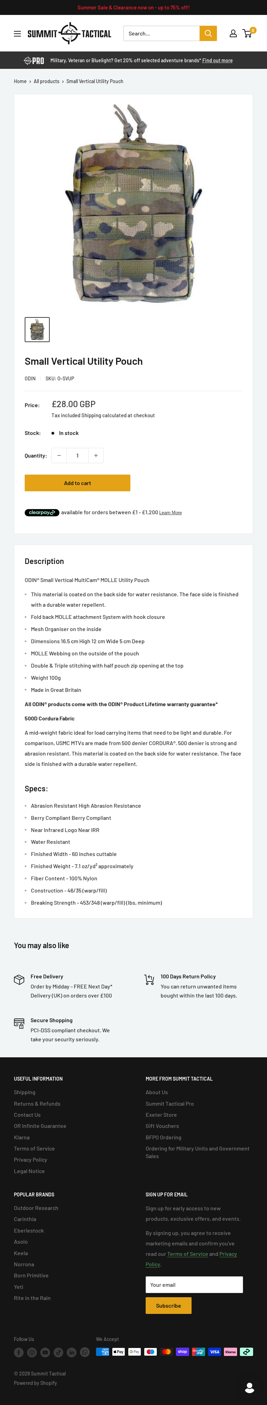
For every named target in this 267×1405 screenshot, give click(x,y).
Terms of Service (34, 1148)
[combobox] (161, 33)
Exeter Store (161, 1114)
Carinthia (25, 1219)
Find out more (217, 60)
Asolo (21, 1241)
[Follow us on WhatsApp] (85, 1352)
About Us (157, 1092)
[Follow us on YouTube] (45, 1352)
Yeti (18, 1286)
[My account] (233, 33)
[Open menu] (17, 34)
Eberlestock (29, 1230)
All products (46, 81)
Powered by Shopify (35, 1383)
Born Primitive (31, 1275)
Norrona (24, 1264)
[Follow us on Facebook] (19, 1352)
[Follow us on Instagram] (32, 1352)
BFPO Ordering (163, 1137)
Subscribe (168, 1305)
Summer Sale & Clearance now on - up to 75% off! (134, 7)
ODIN (30, 378)
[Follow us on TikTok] (58, 1352)
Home (20, 81)
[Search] (208, 33)
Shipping (24, 1092)
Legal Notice (29, 1171)
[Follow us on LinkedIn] (71, 1352)
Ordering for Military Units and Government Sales (198, 1152)
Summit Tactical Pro (170, 1103)
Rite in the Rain (32, 1297)
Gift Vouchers (162, 1125)
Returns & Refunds (37, 1103)
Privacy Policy (30, 1159)
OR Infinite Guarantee (40, 1125)
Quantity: (36, 455)
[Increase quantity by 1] (96, 455)
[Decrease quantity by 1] (59, 455)
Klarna (22, 1137)
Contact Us (27, 1114)
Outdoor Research (36, 1207)
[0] (247, 33)
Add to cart (77, 482)
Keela (21, 1253)
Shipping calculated (104, 415)
